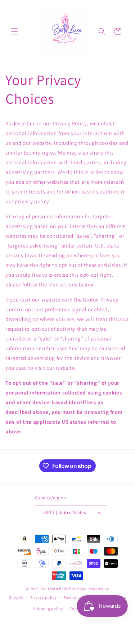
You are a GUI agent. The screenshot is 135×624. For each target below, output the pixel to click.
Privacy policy (43, 597)
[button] (14, 31)
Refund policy (76, 597)
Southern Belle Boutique (63, 588)
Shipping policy (48, 608)
